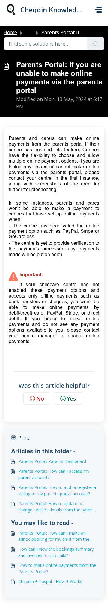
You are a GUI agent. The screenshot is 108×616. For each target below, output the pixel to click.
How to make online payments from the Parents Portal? (57, 568)
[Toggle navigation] (98, 9)
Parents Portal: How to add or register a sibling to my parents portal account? (57, 490)
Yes (71, 398)
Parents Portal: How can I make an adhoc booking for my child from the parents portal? (53, 536)
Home (10, 32)
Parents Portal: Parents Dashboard (52, 461)
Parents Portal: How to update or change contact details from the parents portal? (57, 507)
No (40, 398)
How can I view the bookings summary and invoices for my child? (56, 552)
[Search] (95, 43)
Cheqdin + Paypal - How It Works (50, 581)
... (29, 32)
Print (23, 437)
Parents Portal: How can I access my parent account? (53, 474)
